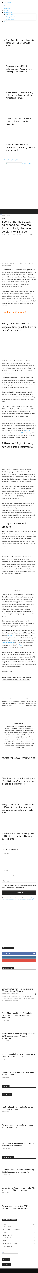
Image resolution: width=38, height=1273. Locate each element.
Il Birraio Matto (7, 234)
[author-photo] (19, 721)
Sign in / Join (8, 2)
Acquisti (9, 677)
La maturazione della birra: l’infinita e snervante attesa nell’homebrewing (27, 703)
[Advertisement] (19, 189)
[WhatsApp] (16, 239)
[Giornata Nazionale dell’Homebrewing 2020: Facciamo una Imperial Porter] (19, 1164)
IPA (22, 433)
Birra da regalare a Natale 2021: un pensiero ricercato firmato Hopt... (16, 1207)
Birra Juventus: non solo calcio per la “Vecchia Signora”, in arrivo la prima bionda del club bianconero (19, 781)
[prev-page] (7, 155)
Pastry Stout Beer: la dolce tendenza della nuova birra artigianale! (17, 1108)
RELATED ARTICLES (10, 758)
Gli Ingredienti (10, 17)
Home (5, 6)
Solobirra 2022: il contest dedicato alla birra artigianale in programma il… (20, 147)
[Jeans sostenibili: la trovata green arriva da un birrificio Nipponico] (21, 108)
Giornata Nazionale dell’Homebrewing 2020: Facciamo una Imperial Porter (18, 1171)
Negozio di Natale (8, 642)
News (5, 21)
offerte (20, 645)
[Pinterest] (12, 239)
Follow (33, 957)
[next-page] (10, 155)
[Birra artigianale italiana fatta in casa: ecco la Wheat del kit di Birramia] (19, 1119)
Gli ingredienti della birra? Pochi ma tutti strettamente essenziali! (18, 1144)
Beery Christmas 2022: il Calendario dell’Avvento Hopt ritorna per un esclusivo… (19, 69)
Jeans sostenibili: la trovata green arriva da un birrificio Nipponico (18, 121)
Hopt (20, 679)
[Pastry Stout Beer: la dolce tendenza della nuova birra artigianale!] (19, 1101)
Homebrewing (8, 12)
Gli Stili (6, 10)
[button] (3, 211)
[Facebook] (4, 239)
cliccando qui (11, 635)
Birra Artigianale (27, 677)
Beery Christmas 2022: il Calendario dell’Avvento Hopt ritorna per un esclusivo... (17, 1015)
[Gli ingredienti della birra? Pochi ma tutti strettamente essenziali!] (19, 1138)
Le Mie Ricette (10, 19)
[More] (21, 239)
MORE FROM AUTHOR (26, 758)
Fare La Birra (10, 15)
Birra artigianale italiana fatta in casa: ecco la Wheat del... (17, 1126)
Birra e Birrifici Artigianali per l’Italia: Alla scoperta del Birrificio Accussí (10, 703)
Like (34, 953)
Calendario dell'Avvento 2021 (10, 679)
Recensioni (7, 8)
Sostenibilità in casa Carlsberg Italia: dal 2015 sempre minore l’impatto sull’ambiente (19, 95)
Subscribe (32, 961)
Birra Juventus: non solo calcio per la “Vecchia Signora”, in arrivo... (17, 990)
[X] (8, 239)
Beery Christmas (17, 677)
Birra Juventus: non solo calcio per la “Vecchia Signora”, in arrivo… (20, 43)
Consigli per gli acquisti (11, 160)
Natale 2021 (26, 679)
